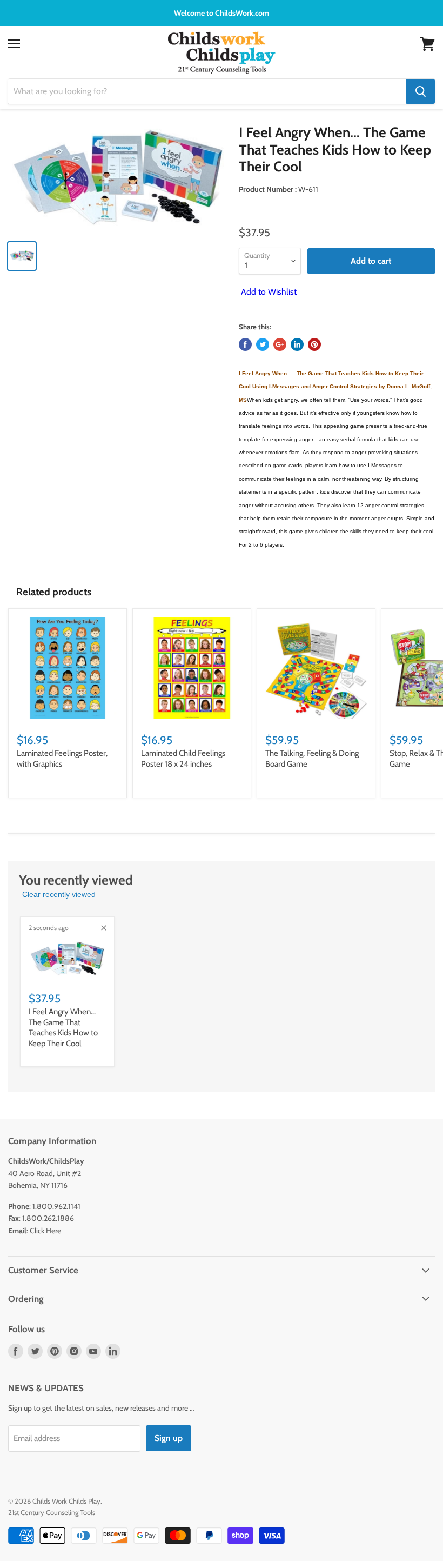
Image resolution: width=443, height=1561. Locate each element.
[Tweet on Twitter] (262, 344)
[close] (103, 927)
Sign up (169, 1438)
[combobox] (207, 91)
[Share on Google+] (279, 344)
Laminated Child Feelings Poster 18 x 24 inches (183, 758)
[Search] (420, 91)
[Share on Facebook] (245, 344)
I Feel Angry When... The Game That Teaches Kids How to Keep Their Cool (63, 1027)
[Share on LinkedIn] (297, 344)
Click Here (45, 1230)
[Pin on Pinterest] (314, 344)
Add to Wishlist (268, 292)
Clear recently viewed (59, 894)
